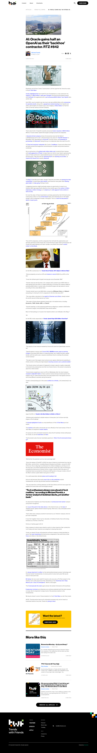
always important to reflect (35, 572)
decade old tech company (34, 136)
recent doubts (44, 429)
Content (24, 3)
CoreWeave (54, 144)
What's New (44, 725)
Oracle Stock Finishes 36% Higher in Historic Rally (55, 270)
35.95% (52, 351)
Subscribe (83, 3)
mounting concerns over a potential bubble (59, 362)
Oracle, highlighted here (32, 93)
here (47, 434)
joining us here (51, 601)
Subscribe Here (50, 622)
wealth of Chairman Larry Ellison (52, 296)
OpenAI (28, 95)
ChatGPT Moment (63, 137)
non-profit (45, 139)
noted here (40, 434)
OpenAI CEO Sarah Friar (32, 158)
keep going (37, 183)
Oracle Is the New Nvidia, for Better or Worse (48, 414)
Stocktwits (39, 3)
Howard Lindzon (45, 647)
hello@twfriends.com (61, 725)
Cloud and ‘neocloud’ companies (36, 144)
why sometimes (55, 479)
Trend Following (39, 9)
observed (46, 158)
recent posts (33, 200)
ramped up (47, 190)
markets (30, 427)
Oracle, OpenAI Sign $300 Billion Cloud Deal (55, 318)
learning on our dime (60, 156)
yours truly (46, 479)
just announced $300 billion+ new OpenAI (57, 97)
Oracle (44, 351)
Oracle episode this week (35, 586)
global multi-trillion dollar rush (47, 151)
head (64, 507)
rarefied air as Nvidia (52, 380)
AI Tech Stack (44, 196)
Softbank (31, 97)
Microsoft (37, 141)
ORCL (48, 351)
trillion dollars (58, 105)
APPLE (31, 730)
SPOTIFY (32, 726)
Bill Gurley (28, 579)
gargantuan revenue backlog (51, 104)
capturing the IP (48, 156)
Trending (43, 727)
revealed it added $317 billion (33, 374)
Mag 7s (30, 179)
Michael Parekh (35, 52)
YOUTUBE (32, 723)
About (31, 3)
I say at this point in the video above (37, 507)
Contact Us (44, 733)
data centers (44, 181)
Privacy (42, 736)
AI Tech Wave (32, 90)
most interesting (36, 534)
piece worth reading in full (49, 476)
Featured (43, 722)
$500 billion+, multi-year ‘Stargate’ (42, 95)
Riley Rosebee (44, 666)
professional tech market (58, 501)
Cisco (27, 536)
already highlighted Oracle (34, 422)
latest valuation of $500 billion (61, 131)
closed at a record (51, 274)
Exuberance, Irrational (32, 589)
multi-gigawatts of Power (35, 153)
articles (28, 9)
